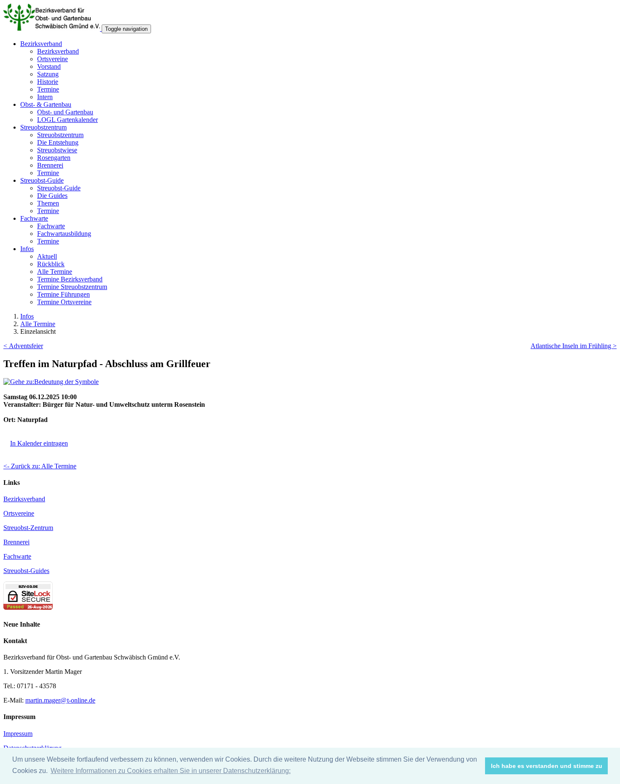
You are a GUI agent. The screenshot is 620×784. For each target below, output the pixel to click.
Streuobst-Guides (26, 570)
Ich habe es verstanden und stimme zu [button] (546, 765)
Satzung (48, 74)
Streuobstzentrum (43, 127)
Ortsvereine (52, 58)
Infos (27, 248)
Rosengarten (53, 157)
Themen (48, 203)
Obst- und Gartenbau (65, 112)
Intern (45, 96)
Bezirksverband (41, 43)
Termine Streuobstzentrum (72, 286)
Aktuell (47, 256)
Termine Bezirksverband (69, 279)
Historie (47, 81)
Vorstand (49, 66)
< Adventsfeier (23, 345)
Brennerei (50, 165)
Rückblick (51, 264)
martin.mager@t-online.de (60, 700)
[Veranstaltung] (51, 381)
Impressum (17, 733)
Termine (48, 89)
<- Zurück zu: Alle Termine (39, 466)
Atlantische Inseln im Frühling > (574, 345)
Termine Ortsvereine (64, 301)
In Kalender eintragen (39, 443)
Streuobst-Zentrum (28, 527)
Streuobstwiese (57, 150)
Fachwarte (34, 218)
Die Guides (52, 195)
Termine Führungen (63, 294)
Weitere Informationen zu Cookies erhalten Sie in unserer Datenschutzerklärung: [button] (171, 770)
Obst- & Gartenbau (45, 104)
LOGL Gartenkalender (67, 119)
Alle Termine (54, 271)
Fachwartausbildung (64, 233)
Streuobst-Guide (42, 180)
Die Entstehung (57, 142)
